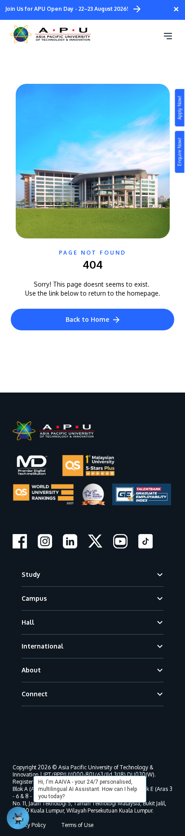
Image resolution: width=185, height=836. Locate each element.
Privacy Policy (29, 825)
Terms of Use (77, 825)
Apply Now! (179, 108)
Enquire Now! (179, 152)
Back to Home (87, 319)
